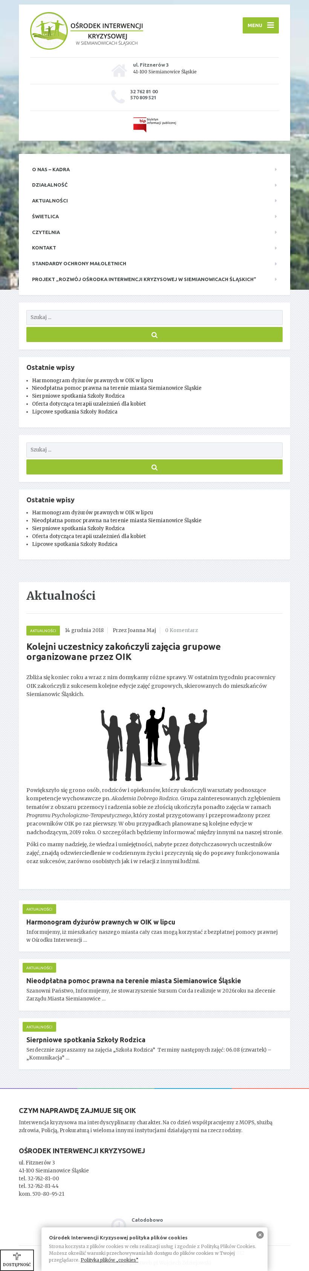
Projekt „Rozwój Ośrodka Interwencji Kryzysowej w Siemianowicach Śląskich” (144, 279)
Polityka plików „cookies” (109, 1260)
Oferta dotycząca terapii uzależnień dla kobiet (89, 404)
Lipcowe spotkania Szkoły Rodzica (75, 412)
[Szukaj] (154, 334)
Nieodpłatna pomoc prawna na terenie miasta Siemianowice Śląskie (117, 388)
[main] (154, 835)
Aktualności (50, 200)
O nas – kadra (51, 169)
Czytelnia (46, 232)
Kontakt (44, 247)
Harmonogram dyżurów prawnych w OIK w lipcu (92, 380)
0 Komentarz (181, 630)
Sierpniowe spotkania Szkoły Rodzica (78, 396)
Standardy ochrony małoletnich (79, 263)
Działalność (49, 184)
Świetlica (45, 216)
